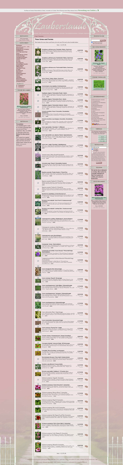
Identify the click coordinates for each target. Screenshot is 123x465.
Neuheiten (41, 36)
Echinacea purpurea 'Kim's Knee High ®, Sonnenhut (56, 423)
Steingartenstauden (21, 57)
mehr (52, 53)
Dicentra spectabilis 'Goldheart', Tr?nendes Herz (55, 371)
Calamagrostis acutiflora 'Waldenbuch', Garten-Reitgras (57, 218)
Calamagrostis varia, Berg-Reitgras (52, 235)
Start (36, 36)
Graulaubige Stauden (22, 64)
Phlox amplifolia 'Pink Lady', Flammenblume (99, 198)
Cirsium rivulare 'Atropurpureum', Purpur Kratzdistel (56, 335)
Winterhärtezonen (96, 109)
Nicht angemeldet (24, 38)
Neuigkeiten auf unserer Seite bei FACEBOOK (98, 120)
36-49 (102, 136)
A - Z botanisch (20, 85)
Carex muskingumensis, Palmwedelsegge (53, 302)
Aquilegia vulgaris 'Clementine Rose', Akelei (54, 99)
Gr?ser (18, 60)
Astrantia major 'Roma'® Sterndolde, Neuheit (54, 163)
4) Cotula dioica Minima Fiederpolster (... (99, 95)
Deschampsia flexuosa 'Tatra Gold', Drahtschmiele (56, 357)
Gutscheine (19, 74)
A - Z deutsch (20, 87)
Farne (18, 53)
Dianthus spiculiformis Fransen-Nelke (52, 364)
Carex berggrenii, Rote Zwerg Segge (52, 269)
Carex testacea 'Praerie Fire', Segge (52, 327)
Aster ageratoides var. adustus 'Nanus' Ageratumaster (57, 135)
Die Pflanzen (95, 114)
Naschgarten (19, 62)
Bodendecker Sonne (21, 54)
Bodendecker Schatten (22, 49)
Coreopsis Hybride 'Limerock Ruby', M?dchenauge (56, 343)
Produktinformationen (97, 106)
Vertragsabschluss (96, 101)
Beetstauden (19, 48)
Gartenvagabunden (21, 80)
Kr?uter (18, 61)
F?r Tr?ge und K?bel (21, 52)
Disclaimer (94, 108)
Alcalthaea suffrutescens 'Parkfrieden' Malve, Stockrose (57, 58)
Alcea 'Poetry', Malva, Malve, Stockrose (53, 78)
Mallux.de (84, 462)
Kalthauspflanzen (21, 73)
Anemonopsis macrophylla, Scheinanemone (54, 86)
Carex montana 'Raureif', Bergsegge (52, 278)
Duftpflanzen (19, 50)
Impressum (87, 33)
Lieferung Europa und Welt (98, 115)
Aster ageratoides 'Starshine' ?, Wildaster (53, 127)
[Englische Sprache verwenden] (94, 33)
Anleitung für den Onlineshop (99, 102)
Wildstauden (19, 66)
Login (20, 39)
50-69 (102, 139)
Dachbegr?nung (20, 68)
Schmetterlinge (20, 56)
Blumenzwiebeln (20, 79)
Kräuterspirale (95, 104)
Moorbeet (19, 72)
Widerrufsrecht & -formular (98, 99)
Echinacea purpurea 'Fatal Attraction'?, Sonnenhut (55, 385)
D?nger (18, 69)
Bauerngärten (20, 65)
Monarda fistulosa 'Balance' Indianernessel (24, 107)
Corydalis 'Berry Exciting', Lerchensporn (53, 350)
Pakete (18, 76)
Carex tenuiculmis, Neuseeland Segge (52, 320)
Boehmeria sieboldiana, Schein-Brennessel (54, 194)
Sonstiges (19, 77)
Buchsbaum (19, 70)
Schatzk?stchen (20, 81)
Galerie (93, 111)
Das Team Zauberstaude (97, 118)
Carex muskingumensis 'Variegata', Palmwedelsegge (56, 293)
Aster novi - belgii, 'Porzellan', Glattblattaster (54, 144)
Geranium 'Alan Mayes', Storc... (99, 64)
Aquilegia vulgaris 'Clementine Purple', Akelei (54, 93)
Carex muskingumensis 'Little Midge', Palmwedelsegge (57, 285)
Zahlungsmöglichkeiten (97, 105)
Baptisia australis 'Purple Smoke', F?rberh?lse (54, 172)
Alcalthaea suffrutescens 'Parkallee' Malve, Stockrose (57, 49)
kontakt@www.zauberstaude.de (69, 462)
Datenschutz (45, 33)
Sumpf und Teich (20, 58)
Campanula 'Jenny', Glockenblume (51, 244)
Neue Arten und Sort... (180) (22, 46)
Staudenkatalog (95, 116)
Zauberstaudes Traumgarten (98, 112)
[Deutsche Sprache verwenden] (92, 33)
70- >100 (102, 141)
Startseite (35, 33)
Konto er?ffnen (25, 39)
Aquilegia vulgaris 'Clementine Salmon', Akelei (54, 105)
